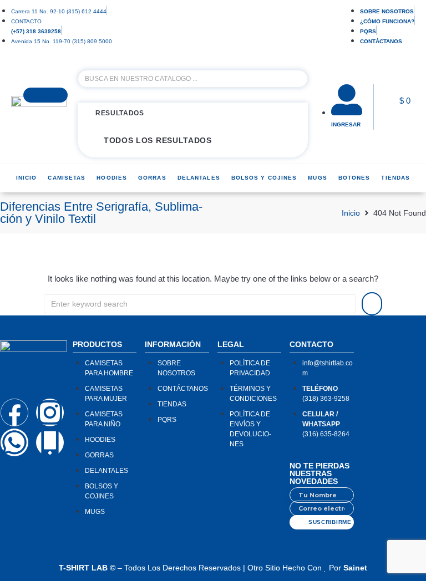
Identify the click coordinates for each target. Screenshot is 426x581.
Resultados (119, 113)
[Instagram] (50, 412)
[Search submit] (45, 95)
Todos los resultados (158, 140)
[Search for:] (200, 303)
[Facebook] (14, 412)
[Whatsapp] (14, 442)
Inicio (351, 212)
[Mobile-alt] (50, 442)
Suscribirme (330, 522)
